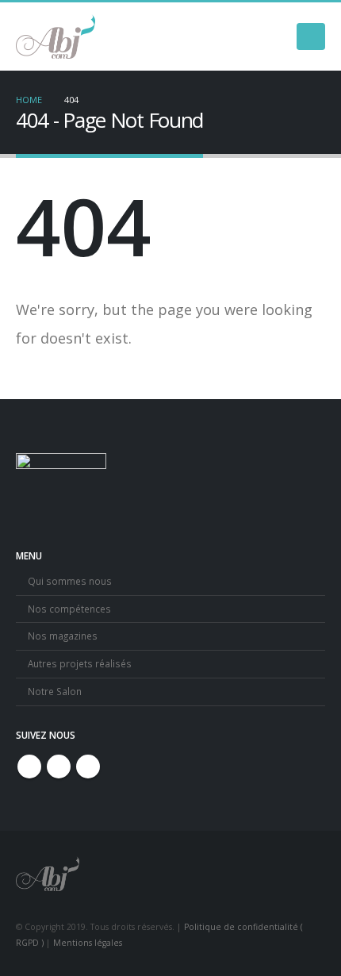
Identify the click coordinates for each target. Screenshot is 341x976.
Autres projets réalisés (80, 663)
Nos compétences (69, 608)
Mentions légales (87, 942)
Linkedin (88, 766)
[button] (311, 36)
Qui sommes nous (70, 580)
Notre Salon (55, 691)
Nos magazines (63, 635)
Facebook (29, 766)
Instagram (59, 766)
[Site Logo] (55, 36)
